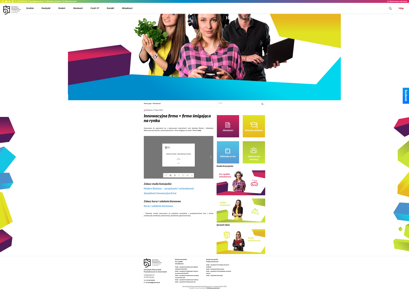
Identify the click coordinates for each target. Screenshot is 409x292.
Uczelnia (30, 8)
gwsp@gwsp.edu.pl (36, 1)
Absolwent (78, 8)
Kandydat (46, 8)
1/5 (166, 175)
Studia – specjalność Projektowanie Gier (185, 282)
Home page (147, 103)
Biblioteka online (71, 1)
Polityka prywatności (213, 288)
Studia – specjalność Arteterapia (214, 275)
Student (61, 8)
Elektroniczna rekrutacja (398, 1)
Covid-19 (95, 8)
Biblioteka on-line (228, 156)
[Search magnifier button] (262, 104)
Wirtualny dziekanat (54, 1)
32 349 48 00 (22, 1)
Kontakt (110, 8)
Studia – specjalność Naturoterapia (215, 269)
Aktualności (127, 8)
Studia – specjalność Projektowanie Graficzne (186, 279)
